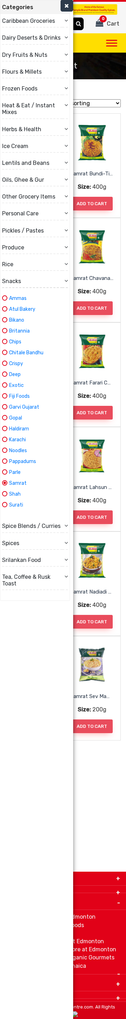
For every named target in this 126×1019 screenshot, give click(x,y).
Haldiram (19, 429)
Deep (15, 374)
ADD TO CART (92, 203)
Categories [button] (17, 7)
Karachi (17, 440)
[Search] (79, 24)
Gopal (15, 418)
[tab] (35, 7)
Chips (15, 342)
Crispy (16, 364)
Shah (15, 494)
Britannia (19, 331)
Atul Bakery (22, 309)
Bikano (16, 320)
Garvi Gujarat (24, 407)
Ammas (18, 298)
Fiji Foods (19, 396)
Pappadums (22, 461)
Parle (15, 472)
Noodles (18, 451)
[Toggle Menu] (111, 43)
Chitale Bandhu (26, 353)
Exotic (16, 385)
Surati (16, 505)
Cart (111, 21)
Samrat (18, 483)
